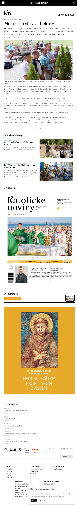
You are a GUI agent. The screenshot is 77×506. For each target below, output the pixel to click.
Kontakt (9, 469)
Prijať (33, 500)
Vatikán (7, 439)
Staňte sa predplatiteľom (12, 298)
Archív (65, 456)
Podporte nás (34, 471)
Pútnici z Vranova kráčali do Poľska (17, 410)
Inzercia (9, 471)
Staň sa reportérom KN (37, 469)
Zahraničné (8, 431)
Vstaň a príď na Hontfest (14, 426)
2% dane (9, 475)
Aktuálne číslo (57, 469)
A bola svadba (10, 418)
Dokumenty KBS (20, 492)
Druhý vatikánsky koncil (23, 490)
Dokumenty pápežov (22, 484)
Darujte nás (33, 473)
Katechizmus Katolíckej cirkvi (24, 496)
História (9, 477)
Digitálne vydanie (49, 484)
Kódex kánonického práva (23, 494)
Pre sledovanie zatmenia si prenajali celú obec (21, 433)
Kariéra (9, 473)
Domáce (7, 408)
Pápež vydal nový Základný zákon (17, 441)
